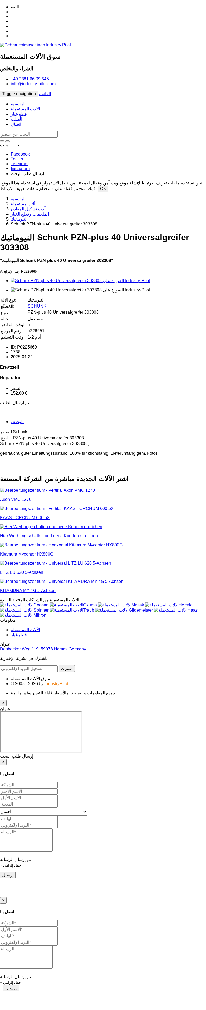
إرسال (7, 875)
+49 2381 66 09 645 (30, 79)
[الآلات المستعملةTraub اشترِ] (72, 610)
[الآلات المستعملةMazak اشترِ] (121, 605)
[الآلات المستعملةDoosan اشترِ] (25, 605)
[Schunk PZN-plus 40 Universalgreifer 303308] (80, 280)
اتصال (16, 124)
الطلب (16, 119)
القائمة (45, 93)
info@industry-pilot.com (33, 84)
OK (103, 188)
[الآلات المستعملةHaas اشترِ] (176, 610)
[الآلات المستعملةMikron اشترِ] (23, 615)
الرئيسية (18, 104)
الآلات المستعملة (25, 109)
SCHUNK (37, 306)
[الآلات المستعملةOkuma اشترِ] (74, 605)
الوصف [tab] (17, 421)
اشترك (67, 668)
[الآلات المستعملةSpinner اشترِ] (25, 610)
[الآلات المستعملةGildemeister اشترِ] (124, 610)
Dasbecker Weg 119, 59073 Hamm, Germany (43, 649)
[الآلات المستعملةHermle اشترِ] (169, 605)
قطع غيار (19, 114)
